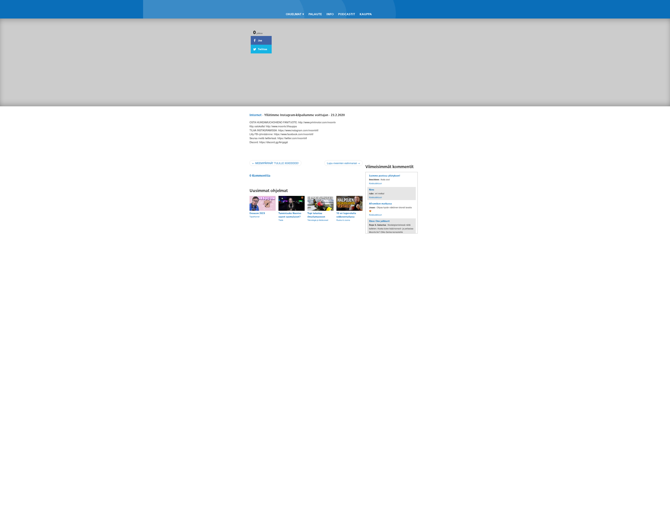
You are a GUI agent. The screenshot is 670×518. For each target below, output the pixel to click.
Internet (256, 115)
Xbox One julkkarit (379, 221)
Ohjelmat (294, 14)
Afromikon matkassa (380, 203)
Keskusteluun (375, 183)
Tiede (280, 220)
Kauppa (366, 14)
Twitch (393, 5)
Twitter (381, 5)
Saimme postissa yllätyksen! (384, 175)
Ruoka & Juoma (343, 220)
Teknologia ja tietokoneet (317, 220)
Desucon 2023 (257, 213)
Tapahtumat (254, 216)
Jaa (259, 40)
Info (330, 14)
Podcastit (346, 14)
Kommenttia (260, 176)
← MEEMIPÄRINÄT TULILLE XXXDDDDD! (275, 163)
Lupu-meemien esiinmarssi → (343, 163)
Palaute (315, 14)
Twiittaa (262, 49)
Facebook (375, 5)
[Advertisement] (391, 135)
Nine (371, 189)
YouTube (387, 5)
